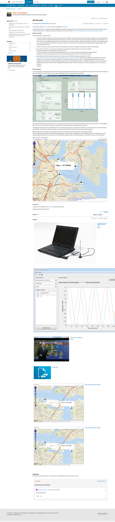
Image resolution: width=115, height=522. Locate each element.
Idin (33, 26)
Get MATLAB (91, 2)
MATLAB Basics (20, 43)
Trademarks (16, 513)
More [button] (60, 5)
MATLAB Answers (11, 5)
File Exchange (20, 5)
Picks (38, 214)
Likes (98, 23)
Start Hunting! (12, 70)
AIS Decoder (38, 20)
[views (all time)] (82, 23)
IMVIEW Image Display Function (18, 32)
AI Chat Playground (35, 5)
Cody (27, 5)
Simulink (20, 45)
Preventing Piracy (32, 513)
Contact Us (56, 513)
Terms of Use (49, 513)
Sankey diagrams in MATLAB (17, 30)
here (49, 476)
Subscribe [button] (20, 8)
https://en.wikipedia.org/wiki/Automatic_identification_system (88, 30)
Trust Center (9, 513)
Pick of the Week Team (43, 23)
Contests (51, 5)
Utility (20, 49)
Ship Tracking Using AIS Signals (93, 384)
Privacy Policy (23, 513)
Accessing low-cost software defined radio (102, 224)
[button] (103, 2)
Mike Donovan (64, 26)
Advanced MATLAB (20, 47)
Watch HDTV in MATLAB (76, 337)
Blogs (56, 5)
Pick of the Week (20, 13)
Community (29, 2)
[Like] (101, 211)
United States (103, 513)
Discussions (44, 5)
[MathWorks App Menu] (107, 2)
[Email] (100, 214)
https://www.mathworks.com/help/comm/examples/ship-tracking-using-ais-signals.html (58, 57)
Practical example (20, 50)
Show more (10, 53)
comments (49, 206)
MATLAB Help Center (18, 2)
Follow (106, 211)
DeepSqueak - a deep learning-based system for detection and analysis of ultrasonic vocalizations (20, 36)
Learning (36, 2)
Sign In (99, 2)
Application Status (41, 513)
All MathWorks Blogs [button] (10, 8)
